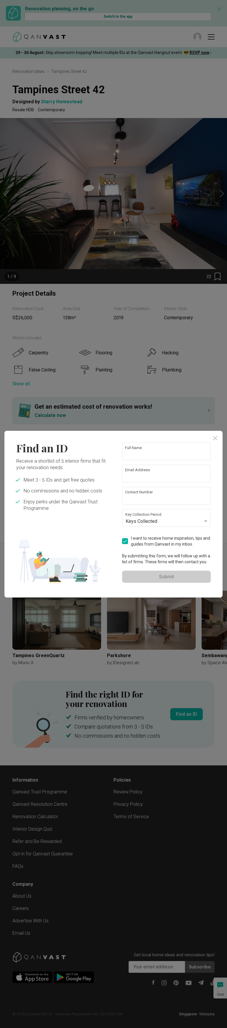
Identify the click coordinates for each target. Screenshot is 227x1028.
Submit (166, 577)
